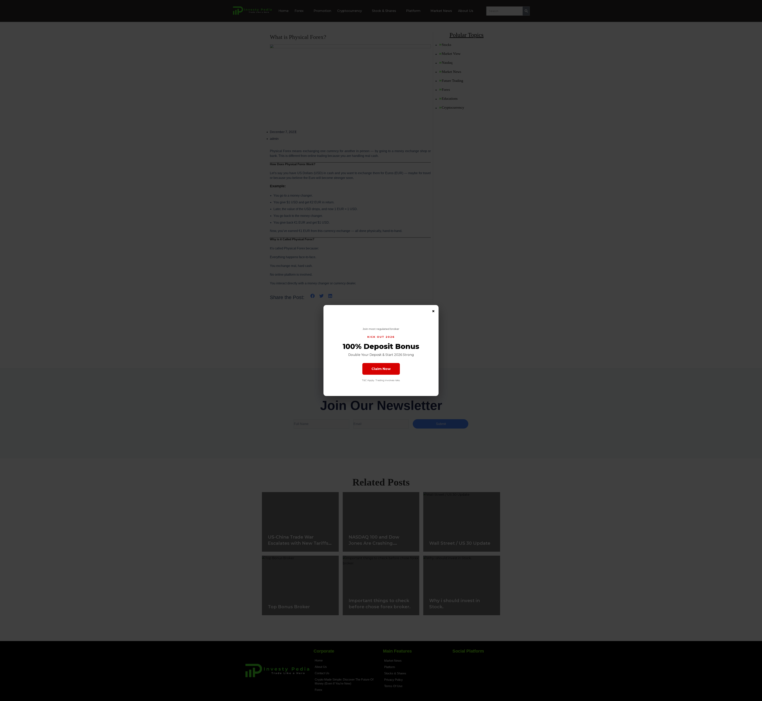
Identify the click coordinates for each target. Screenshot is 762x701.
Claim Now (381, 369)
